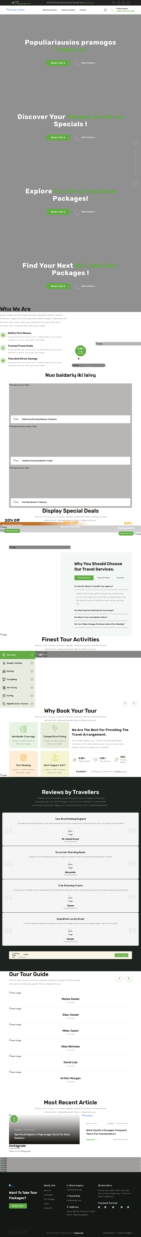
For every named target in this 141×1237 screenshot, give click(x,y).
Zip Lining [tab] (11, 655)
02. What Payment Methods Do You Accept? (94, 610)
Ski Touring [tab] (12, 687)
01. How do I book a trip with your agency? (93, 586)
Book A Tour (18, 1206)
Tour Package (49, 1199)
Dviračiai (83, 10)
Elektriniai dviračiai (50, 10)
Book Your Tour (89, 3)
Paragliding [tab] (12, 679)
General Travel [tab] (84, 578)
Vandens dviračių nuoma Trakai (37, 460)
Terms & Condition (125, 1233)
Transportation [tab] (103, 578)
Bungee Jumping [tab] (14, 663)
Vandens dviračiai (68, 10)
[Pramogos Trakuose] (16, 10)
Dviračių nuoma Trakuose (34, 502)
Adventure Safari (122, 1123)
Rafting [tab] (10, 671)
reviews (120, 771)
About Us (47, 1190)
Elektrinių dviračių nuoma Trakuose (39, 419)
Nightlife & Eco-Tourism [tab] (17, 704)
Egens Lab (79, 1233)
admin (19, 1130)
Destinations (48, 1195)
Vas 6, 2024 (92, 1123)
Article (46, 1203)
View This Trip (126, 533)
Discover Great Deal (70, 526)
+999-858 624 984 (74, 1190)
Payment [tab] (120, 578)
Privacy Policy (108, 1233)
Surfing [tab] (10, 696)
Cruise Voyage (29, 1130)
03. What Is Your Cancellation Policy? (91, 617)
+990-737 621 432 (125, 11)
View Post (90, 1139)
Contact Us (48, 1208)
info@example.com (23, 4)
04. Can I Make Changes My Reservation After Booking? (99, 624)
